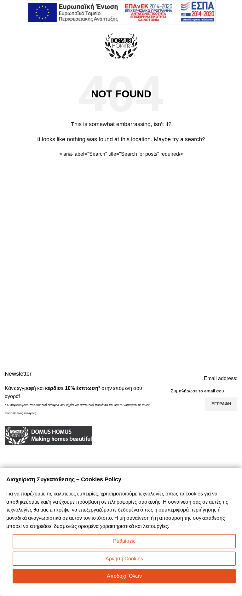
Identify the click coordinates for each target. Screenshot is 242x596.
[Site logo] (121, 45)
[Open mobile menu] (7, 46)
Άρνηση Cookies (124, 558)
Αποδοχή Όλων (124, 576)
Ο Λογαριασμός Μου (147, 454)
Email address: (220, 378)
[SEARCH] (177, 154)
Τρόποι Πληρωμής (145, 466)
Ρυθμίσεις (124, 541)
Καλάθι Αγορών (141, 442)
